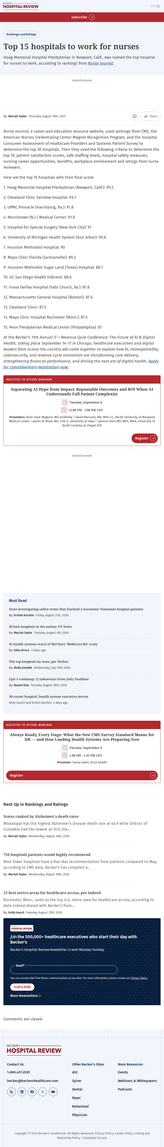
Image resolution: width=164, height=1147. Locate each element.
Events (123, 1072)
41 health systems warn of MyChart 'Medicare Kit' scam (53, 644)
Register (141, 438)
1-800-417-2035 (18, 1072)
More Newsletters (24, 996)
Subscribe (79, 17)
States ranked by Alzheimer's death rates (41, 816)
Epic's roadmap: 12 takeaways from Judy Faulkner (49, 679)
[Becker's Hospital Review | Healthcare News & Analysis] (20, 6)
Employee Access (95, 1138)
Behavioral (80, 1106)
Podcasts (125, 1089)
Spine (76, 1081)
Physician (79, 1115)
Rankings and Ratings (21, 34)
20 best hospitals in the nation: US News (40, 626)
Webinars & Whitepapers (137, 1081)
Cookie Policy (124, 1133)
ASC (75, 1072)
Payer (76, 1098)
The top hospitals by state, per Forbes (39, 661)
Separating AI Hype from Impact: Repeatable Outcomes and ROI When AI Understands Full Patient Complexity (82, 391)
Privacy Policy (139, 978)
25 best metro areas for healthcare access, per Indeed (52, 892)
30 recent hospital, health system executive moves (48, 696)
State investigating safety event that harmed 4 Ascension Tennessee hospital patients (76, 609)
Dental (77, 1089)
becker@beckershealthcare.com (32, 1081)
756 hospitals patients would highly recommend (47, 854)
